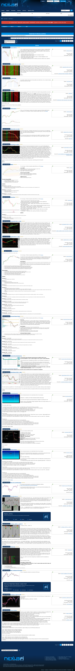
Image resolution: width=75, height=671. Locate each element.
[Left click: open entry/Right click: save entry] (11, 54)
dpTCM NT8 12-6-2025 (14, 144)
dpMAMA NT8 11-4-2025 (15, 236)
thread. (46, 111)
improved (70, 230)
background (60, 73)
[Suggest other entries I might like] (52, 49)
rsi (61, 381)
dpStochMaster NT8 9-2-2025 (16, 372)
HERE (12, 479)
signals (63, 230)
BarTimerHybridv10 (14, 393)
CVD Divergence (13, 108)
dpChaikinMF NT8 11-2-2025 (15, 221)
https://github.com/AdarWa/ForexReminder (10, 368)
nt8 (67, 604)
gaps (67, 505)
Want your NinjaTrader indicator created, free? (15, 583)
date (70, 138)
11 (66, 40)
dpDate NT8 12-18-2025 (68, 132)
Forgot (69, 1)
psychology (70, 533)
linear (64, 73)
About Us (42, 669)
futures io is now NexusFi (50, 656)
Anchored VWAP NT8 (14, 429)
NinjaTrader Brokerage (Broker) (51, 659)
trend (71, 492)
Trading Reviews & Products (50, 657)
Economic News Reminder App (16, 355)
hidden (70, 505)
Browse (3, 10)
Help (27, 26)
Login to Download (6, 47)
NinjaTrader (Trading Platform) (64, 658)
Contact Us (47, 669)
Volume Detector (69, 256)
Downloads (13, 10)
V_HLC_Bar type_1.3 (14, 496)
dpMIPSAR (12, 90)
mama (64, 246)
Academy (19, 10)
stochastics (66, 381)
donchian (68, 154)
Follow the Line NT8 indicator (15, 482)
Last (71, 40)
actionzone (70, 381)
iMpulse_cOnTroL (8, 513)
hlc (71, 505)
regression (66, 73)
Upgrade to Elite (31, 10)
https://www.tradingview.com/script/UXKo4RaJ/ (28, 485)
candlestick (64, 505)
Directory (24, 10)
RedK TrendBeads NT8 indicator (16, 570)
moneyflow (67, 230)
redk (71, 580)
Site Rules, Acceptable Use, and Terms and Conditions (58, 669)
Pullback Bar (12, 546)
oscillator (60, 230)
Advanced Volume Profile (15, 316)
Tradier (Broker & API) (62, 657)
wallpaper (70, 73)
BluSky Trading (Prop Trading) (51, 658)
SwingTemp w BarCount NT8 (15, 594)
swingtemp (70, 604)
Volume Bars (12, 197)
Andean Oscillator (13, 610)
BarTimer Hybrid (13, 449)
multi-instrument (64, 99)
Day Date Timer (13, 78)
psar (68, 99)
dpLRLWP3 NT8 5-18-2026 (67, 67)
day (71, 138)
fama (71, 246)
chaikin (57, 230)
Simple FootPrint (13, 47)
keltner (71, 154)
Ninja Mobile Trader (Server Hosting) (65, 656)
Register (43, 1)
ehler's (69, 246)
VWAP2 (11, 164)
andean (71, 619)
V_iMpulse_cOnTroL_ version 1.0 (16, 523)
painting (70, 99)
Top (72, 669)
